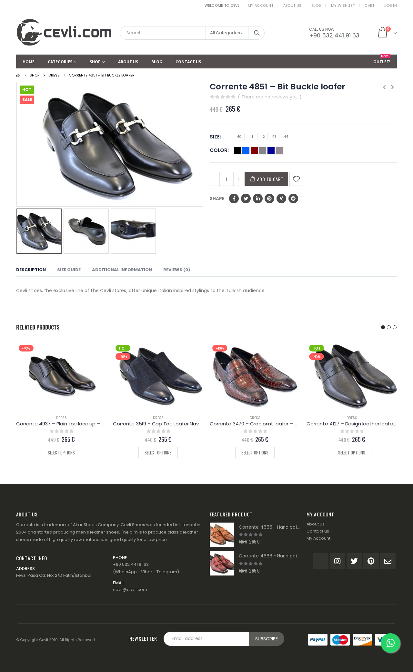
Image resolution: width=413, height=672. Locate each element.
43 (274, 136)
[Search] (256, 32)
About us (316, 524)
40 (239, 136)
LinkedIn (258, 198)
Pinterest (269, 198)
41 (251, 136)
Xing (281, 198)
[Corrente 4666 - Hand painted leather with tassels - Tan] (222, 535)
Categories (60, 62)
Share (217, 198)
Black (237, 150)
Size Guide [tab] (69, 270)
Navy (271, 150)
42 (262, 136)
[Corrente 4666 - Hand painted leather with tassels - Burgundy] (222, 563)
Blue (245, 150)
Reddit (293, 198)
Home (29, 62)
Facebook (234, 198)
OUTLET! (381, 60)
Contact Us (188, 62)
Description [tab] (31, 270)
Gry (262, 150)
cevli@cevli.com (130, 589)
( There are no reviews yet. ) (270, 97)
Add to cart (270, 179)
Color (218, 150)
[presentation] (18, 144)
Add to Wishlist (296, 179)
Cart (369, 5)
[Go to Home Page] (18, 75)
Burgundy (254, 150)
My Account (260, 5)
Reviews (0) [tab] (176, 270)
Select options (61, 452)
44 (286, 136)
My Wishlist (343, 5)
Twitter (246, 198)
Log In (390, 5)
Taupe (279, 150)
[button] (383, 327)
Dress (61, 417)
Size (215, 136)
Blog (316, 5)
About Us (292, 5)
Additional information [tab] (122, 270)
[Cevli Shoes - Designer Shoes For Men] (64, 30)
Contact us (318, 531)
